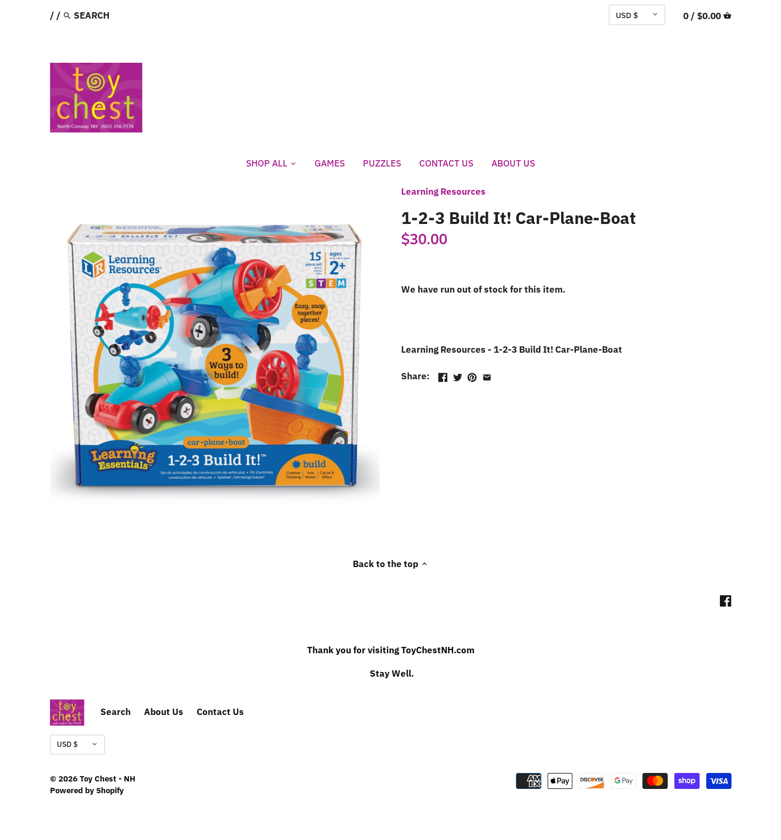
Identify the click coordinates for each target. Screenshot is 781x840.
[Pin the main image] (472, 375)
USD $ (627, 15)
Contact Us (220, 712)
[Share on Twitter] (457, 375)
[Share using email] (486, 375)
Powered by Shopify (87, 790)
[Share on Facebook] (442, 375)
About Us (163, 712)
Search (115, 712)
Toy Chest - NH (107, 778)
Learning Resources (443, 191)
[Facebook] (725, 600)
